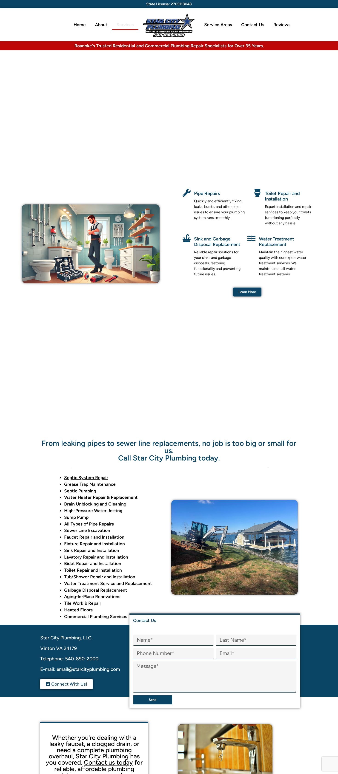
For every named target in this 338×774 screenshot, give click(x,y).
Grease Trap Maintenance (90, 484)
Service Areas (218, 24)
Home (80, 24)
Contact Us (252, 24)
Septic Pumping (80, 491)
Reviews (281, 24)
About (101, 24)
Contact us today (108, 762)
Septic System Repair (86, 477)
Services (125, 24)
